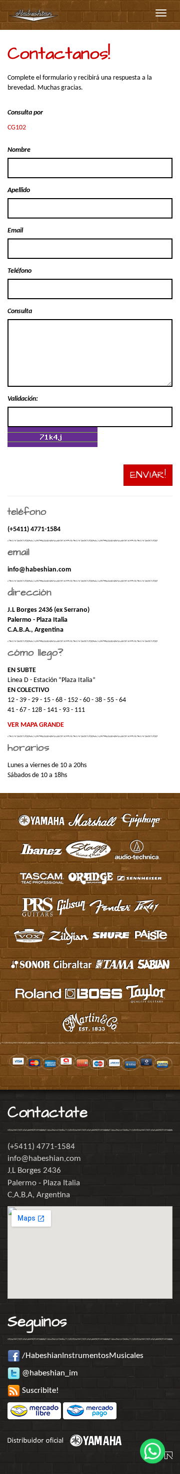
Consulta (20, 311)
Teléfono (20, 271)
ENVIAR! (148, 475)
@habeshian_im (49, 1373)
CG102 (17, 127)
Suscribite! (39, 1390)
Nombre (19, 150)
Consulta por (25, 112)
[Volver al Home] (33, 12)
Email (15, 230)
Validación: (23, 399)
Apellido (19, 190)
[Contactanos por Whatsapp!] (152, 1446)
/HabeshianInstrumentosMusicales (82, 1356)
